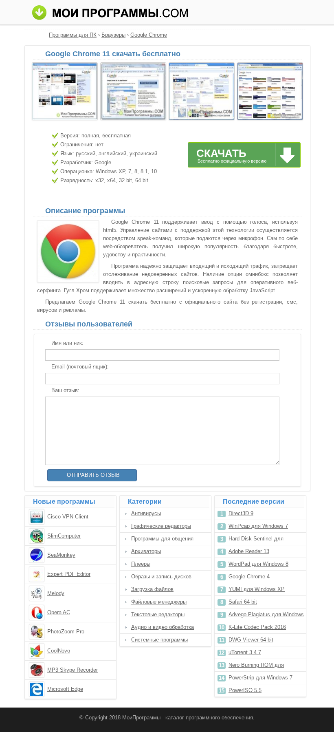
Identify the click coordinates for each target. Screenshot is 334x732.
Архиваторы (146, 551)
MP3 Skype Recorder (72, 670)
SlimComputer (64, 536)
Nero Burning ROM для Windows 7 (256, 666)
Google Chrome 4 (249, 576)
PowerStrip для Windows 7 (260, 678)
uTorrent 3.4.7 (245, 652)
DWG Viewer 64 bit (251, 640)
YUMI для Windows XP (257, 589)
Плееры (140, 564)
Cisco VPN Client (67, 517)
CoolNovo (58, 651)
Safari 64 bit (243, 602)
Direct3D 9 (241, 513)
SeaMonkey (61, 555)
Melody (55, 593)
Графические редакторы (161, 526)
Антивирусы (146, 513)
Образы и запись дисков (161, 576)
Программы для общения (162, 539)
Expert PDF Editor (68, 574)
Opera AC (58, 612)
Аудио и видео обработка (162, 627)
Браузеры (113, 35)
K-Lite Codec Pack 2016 (257, 627)
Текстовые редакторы (158, 614)
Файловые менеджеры (159, 602)
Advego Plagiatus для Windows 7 (266, 616)
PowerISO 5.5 (245, 690)
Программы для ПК (73, 35)
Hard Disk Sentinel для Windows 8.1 (256, 540)
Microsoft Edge (65, 689)
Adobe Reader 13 (249, 551)
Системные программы (159, 640)
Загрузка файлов (152, 589)
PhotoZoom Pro (65, 631)
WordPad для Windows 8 (258, 564)
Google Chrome (148, 35)
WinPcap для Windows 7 (258, 526)
